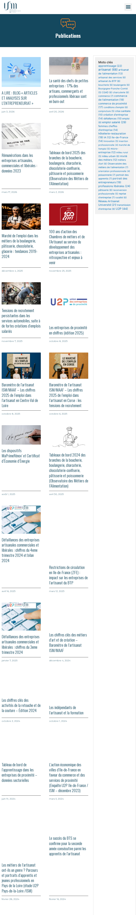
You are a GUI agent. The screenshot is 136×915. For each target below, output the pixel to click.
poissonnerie (106, 175)
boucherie (105, 85)
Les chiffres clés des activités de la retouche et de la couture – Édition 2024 (21, 705)
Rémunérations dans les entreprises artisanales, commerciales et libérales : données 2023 (19, 163)
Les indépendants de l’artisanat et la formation (66, 709)
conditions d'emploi (116, 107)
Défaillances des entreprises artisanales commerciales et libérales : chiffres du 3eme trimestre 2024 (20, 644)
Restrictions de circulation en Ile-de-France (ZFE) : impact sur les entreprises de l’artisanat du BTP (68, 575)
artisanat (108, 69)
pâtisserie (105, 190)
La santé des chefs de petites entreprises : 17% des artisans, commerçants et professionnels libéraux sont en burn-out (68, 90)
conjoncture (106, 111)
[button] (128, 7)
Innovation (110, 141)
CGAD (107, 92)
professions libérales (114, 186)
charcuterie (121, 92)
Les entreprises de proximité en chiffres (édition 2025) (68, 329)
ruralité (121, 197)
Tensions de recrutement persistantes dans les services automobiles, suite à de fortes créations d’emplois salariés (21, 320)
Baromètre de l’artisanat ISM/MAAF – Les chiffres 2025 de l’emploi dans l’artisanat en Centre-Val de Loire (20, 395)
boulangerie (121, 85)
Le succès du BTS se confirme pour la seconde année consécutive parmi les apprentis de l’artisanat (67, 845)
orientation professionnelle (114, 171)
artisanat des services (112, 77)
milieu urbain (110, 156)
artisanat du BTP (109, 81)
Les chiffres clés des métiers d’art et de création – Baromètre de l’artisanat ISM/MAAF (68, 642)
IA (107, 137)
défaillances (112, 118)
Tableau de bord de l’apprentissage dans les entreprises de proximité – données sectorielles (19, 772)
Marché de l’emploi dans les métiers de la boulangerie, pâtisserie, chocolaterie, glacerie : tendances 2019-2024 (20, 245)
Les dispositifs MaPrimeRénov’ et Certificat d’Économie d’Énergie (21, 455)
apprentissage (110, 65)
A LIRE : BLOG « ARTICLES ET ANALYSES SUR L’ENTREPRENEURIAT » (19, 98)
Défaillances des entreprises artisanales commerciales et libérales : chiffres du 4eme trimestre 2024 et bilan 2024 (20, 550)
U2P (122, 208)
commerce (105, 96)
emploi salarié (114, 122)
